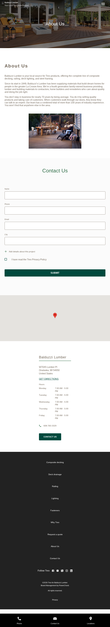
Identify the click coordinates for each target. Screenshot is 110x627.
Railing (55, 486)
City (6, 235)
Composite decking (55, 462)
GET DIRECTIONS (49, 379)
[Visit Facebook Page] (53, 571)
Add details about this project (22, 251)
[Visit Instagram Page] (67, 571)
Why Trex (55, 522)
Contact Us (50, 437)
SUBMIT (55, 273)
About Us (55, 546)
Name (7, 189)
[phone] (41, 426)
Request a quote (55, 534)
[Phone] (19, 619)
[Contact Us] (55, 619)
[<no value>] (71, 571)
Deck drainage (55, 474)
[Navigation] (102, 4)
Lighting (55, 498)
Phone (7, 204)
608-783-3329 (50, 426)
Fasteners (55, 510)
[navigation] (57, 510)
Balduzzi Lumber (11, 3)
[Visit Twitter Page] (62, 571)
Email (7, 219)
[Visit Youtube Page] (57, 571)
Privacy (55, 600)
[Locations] (91, 619)
